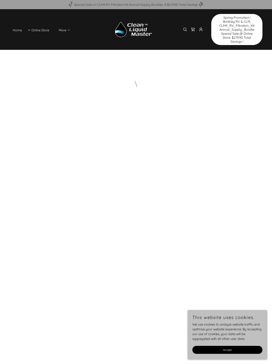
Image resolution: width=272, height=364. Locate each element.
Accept (227, 349)
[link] (133, 29)
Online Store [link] (40, 30)
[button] (63, 30)
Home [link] (17, 30)
